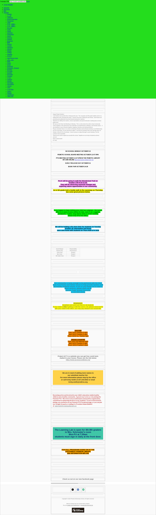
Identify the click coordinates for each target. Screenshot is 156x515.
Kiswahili (10, 74)
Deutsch (9, 39)
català (8, 22)
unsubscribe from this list (87, 505)
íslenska (9, 49)
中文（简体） (11, 24)
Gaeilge (9, 46)
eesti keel (9, 33)
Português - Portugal (13, 68)
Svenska (9, 76)
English (9, 14)
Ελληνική (10, 41)
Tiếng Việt (10, 96)
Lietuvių (9, 79)
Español (9, 73)
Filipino (9, 93)
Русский (9, 71)
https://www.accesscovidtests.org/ (78, 360)
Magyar (9, 44)
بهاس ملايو (10, 60)
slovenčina (10, 82)
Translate (6, 12)
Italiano (9, 50)
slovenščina (10, 84)
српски (9, 86)
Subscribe (6, 8)
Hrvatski (9, 28)
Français (9, 37)
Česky (9, 29)
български (10, 21)
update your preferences (73, 505)
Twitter (8, 4)
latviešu (9, 81)
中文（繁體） (11, 26)
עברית (9, 78)
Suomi (9, 36)
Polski (9, 64)
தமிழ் (8, 87)
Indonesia (10, 47)
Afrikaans (10, 17)
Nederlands (10, 34)
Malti (8, 61)
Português (10, 66)
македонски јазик (12, 58)
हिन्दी (8, 42)
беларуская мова (12, 19)
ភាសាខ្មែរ (9, 54)
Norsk (9, 63)
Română (9, 69)
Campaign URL (4, 1)
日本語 (9, 52)
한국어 (9, 56)
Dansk (9, 31)
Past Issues (7, 9)
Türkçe (9, 91)
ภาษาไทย (10, 89)
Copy (28, 1)
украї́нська (10, 94)
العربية (9, 16)
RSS (5, 11)
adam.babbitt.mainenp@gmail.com (66, 406)
